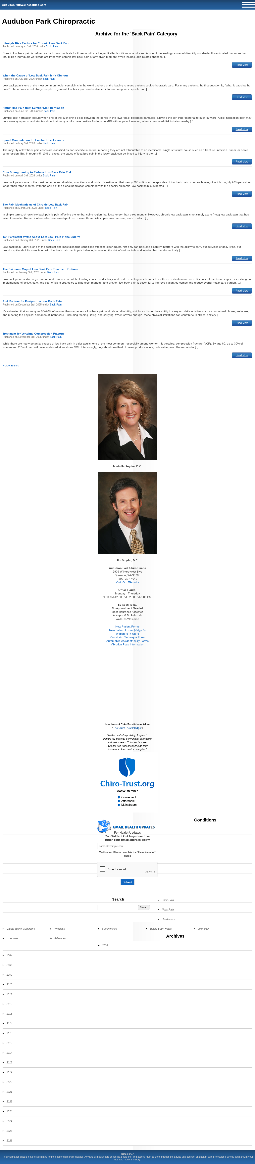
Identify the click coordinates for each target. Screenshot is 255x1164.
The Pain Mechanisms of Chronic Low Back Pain (36, 204)
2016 (9, 1043)
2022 (9, 1101)
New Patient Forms (127, 626)
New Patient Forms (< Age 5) (127, 630)
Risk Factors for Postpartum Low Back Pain (32, 301)
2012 (9, 1003)
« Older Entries (11, 365)
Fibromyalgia (109, 928)
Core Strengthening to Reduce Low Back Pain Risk (37, 172)
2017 (9, 1052)
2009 (9, 974)
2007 (9, 955)
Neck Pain (168, 909)
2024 (9, 1121)
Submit (127, 882)
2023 (9, 1111)
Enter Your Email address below (127, 839)
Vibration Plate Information (127, 644)
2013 (9, 1013)
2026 (9, 1140)
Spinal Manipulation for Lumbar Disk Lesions (33, 140)
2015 (9, 1033)
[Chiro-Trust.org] (127, 782)
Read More (242, 64)
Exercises (12, 938)
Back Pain (52, 46)
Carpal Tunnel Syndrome (21, 928)
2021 (9, 1091)
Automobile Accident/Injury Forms (127, 640)
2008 (9, 964)
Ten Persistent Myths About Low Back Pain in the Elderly (41, 236)
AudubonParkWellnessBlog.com (24, 4)
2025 (9, 1130)
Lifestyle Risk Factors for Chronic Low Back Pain (36, 43)
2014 (9, 1023)
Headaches (168, 919)
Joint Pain (203, 928)
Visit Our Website (127, 582)
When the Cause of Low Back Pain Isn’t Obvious (36, 75)
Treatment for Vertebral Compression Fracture (34, 333)
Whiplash (59, 928)
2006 (105, 945)
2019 (9, 1072)
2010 (9, 984)
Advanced (60, 938)
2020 (9, 1082)
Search (118, 899)
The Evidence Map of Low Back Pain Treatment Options (40, 269)
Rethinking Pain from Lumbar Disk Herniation (33, 107)
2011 (9, 994)
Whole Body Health (161, 928)
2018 (9, 1062)
